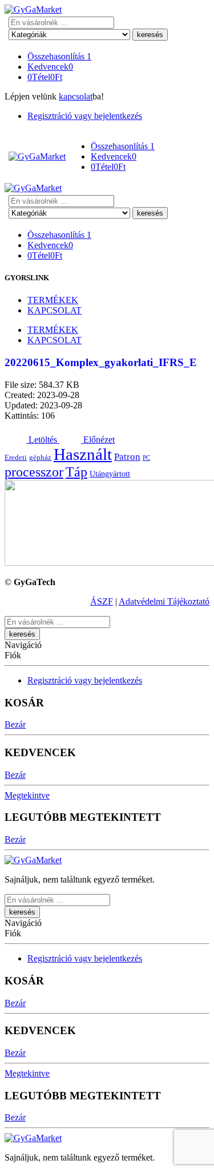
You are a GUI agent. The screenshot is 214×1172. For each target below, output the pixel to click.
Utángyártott (110, 473)
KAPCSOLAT (54, 310)
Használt (83, 454)
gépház (40, 458)
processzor (34, 471)
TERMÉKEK (52, 300)
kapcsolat (75, 96)
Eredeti (16, 458)
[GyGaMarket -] (33, 9)
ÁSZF (101, 601)
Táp (76, 471)
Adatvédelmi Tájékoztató (164, 601)
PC (146, 458)
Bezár (15, 724)
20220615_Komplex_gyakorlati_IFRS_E (101, 362)
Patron (127, 456)
